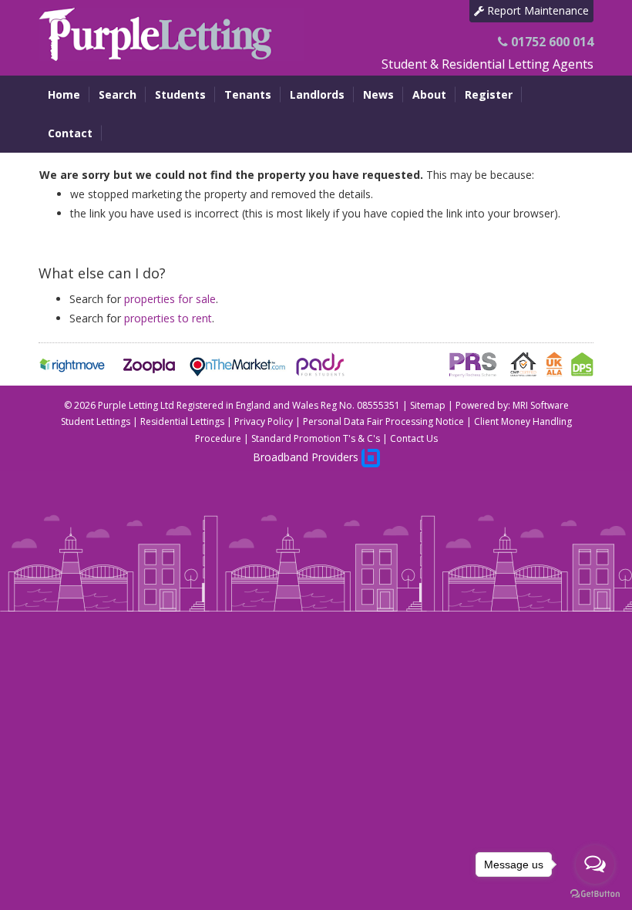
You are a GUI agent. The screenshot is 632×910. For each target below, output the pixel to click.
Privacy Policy (263, 421)
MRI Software (541, 405)
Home (64, 94)
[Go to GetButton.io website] (595, 894)
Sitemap (427, 405)
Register (489, 94)
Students (180, 94)
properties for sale (170, 299)
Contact (70, 133)
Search (117, 94)
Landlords (317, 94)
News (378, 94)
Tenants (247, 94)
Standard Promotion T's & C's (315, 438)
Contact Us (414, 438)
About (429, 94)
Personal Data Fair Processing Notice (383, 421)
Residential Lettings (182, 421)
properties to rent (168, 318)
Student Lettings (95, 421)
